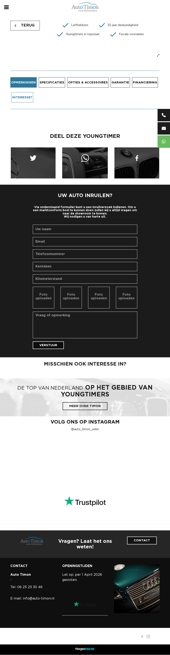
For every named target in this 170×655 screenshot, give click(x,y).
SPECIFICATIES (52, 82)
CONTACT (142, 540)
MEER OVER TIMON (85, 406)
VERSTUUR (48, 345)
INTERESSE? (22, 97)
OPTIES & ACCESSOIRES (88, 82)
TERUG (28, 25)
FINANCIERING (145, 82)
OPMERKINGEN (23, 82)
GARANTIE (120, 82)
